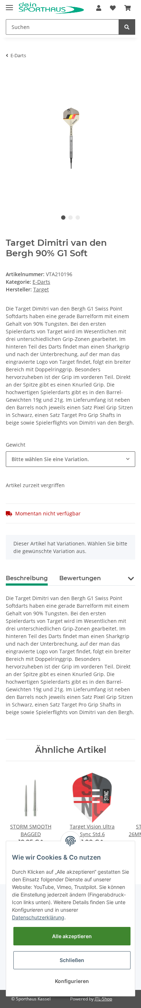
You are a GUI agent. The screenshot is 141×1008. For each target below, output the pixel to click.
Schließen (72, 960)
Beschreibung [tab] (27, 578)
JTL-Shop (103, 999)
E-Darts (41, 281)
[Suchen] (127, 27)
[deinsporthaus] (51, 8)
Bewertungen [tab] (80, 578)
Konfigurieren (72, 981)
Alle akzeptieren (72, 936)
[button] (99, 8)
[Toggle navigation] (9, 4)
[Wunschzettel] (113, 8)
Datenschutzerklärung (38, 917)
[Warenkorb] (127, 8)
